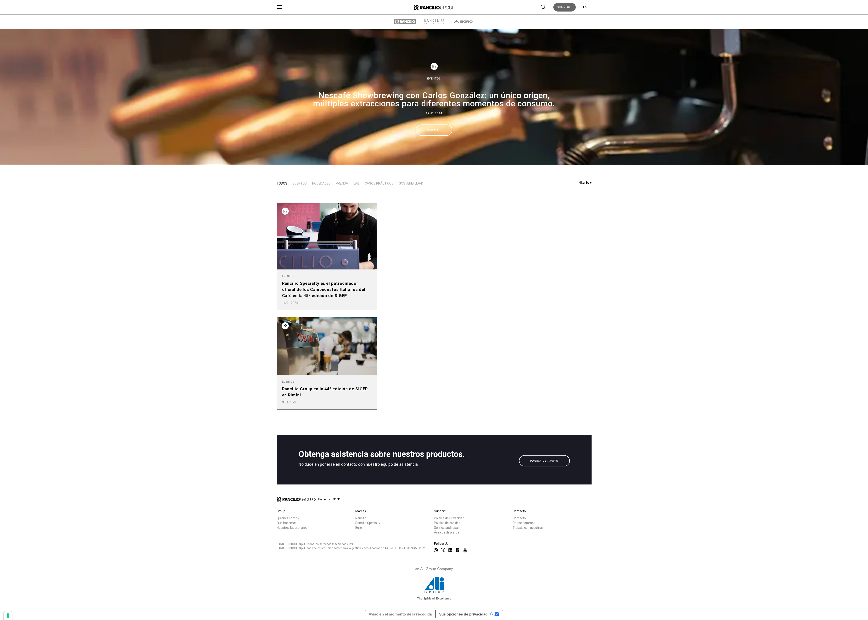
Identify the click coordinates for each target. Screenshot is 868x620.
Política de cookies (447, 523)
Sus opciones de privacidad (463, 614)
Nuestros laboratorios (292, 527)
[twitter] (443, 550)
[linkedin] (450, 550)
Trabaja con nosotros (528, 527)
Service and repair (447, 527)
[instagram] (436, 550)
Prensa (342, 183)
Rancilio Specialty (367, 523)
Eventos (434, 78)
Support (564, 7)
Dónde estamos (524, 523)
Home (322, 499)
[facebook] (457, 550)
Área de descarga (446, 532)
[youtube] (465, 550)
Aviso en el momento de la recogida (400, 614)
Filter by (584, 182)
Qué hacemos (287, 523)
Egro (358, 527)
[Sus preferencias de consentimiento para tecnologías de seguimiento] (8, 615)
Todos (282, 183)
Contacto (519, 518)
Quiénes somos (288, 518)
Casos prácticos (379, 183)
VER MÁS (434, 130)
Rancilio (360, 518)
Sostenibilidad (411, 183)
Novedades (321, 183)
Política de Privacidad (449, 518)
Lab (356, 183)
